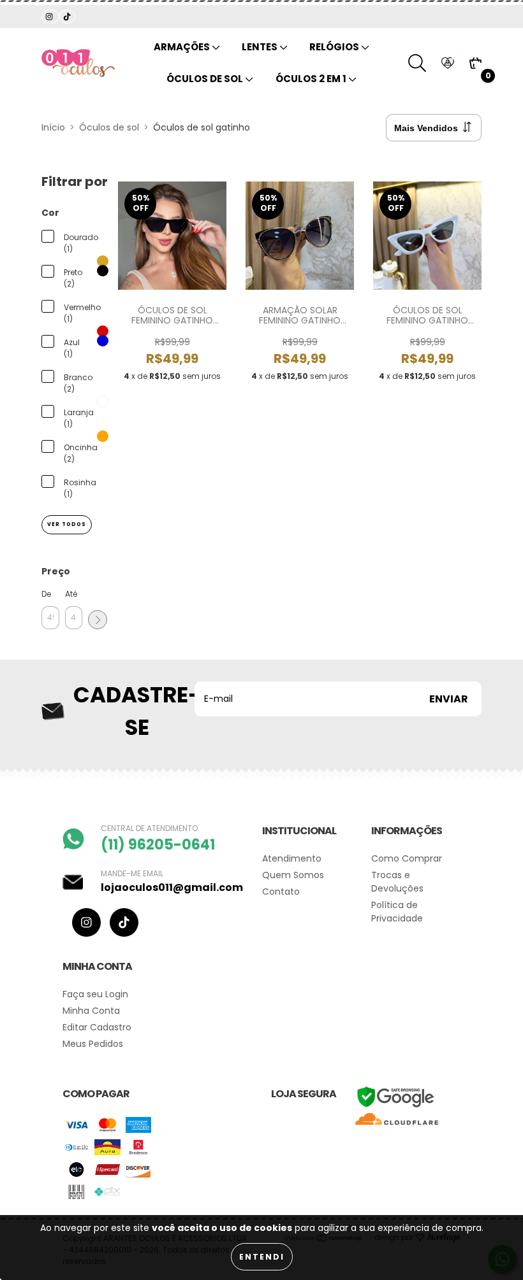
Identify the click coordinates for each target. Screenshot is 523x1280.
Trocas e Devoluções (397, 882)
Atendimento (291, 858)
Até (71, 593)
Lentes (260, 46)
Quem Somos (293, 875)
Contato (281, 891)
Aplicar (97, 619)
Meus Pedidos (93, 1043)
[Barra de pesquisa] (417, 63)
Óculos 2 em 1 (312, 78)
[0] (475, 63)
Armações (183, 46)
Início (53, 127)
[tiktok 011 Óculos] (67, 17)
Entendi (261, 1256)
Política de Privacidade (397, 912)
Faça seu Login (95, 994)
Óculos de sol (205, 78)
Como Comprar (406, 858)
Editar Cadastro (97, 1027)
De (46, 593)
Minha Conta (91, 1010)
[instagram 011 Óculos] (50, 17)
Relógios (335, 46)
